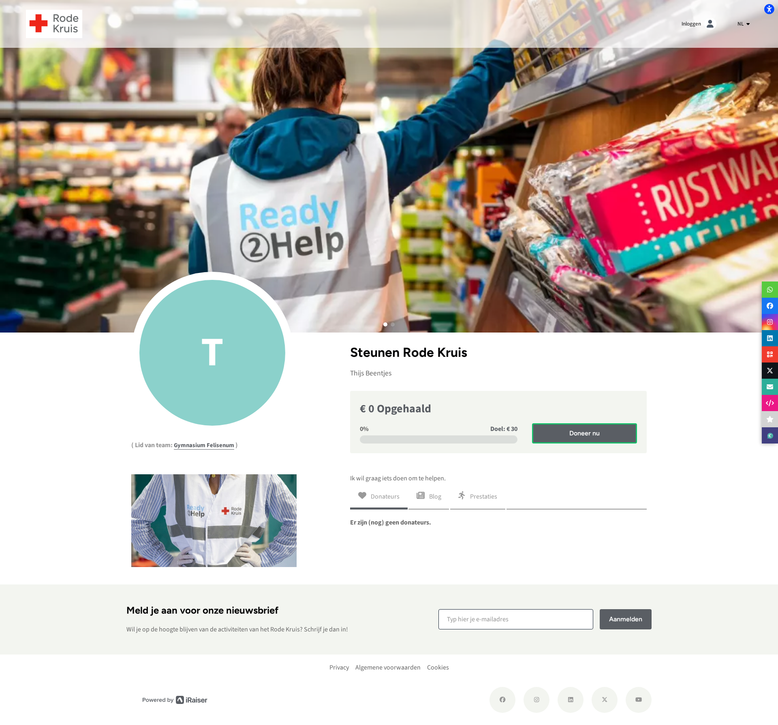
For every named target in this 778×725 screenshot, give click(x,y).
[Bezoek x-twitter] (605, 700)
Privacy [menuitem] (339, 667)
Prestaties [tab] (483, 496)
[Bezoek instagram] (536, 700)
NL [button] (741, 24)
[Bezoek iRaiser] (175, 699)
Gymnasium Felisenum (204, 445)
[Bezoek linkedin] (571, 700)
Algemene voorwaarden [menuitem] (388, 667)
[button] (385, 324)
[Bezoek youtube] (639, 700)
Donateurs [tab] (385, 496)
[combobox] (743, 23)
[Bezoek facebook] (502, 700)
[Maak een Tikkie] (770, 435)
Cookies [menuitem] (438, 667)
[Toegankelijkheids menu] (769, 9)
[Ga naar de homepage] (54, 23)
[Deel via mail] (770, 387)
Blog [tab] (434, 496)
